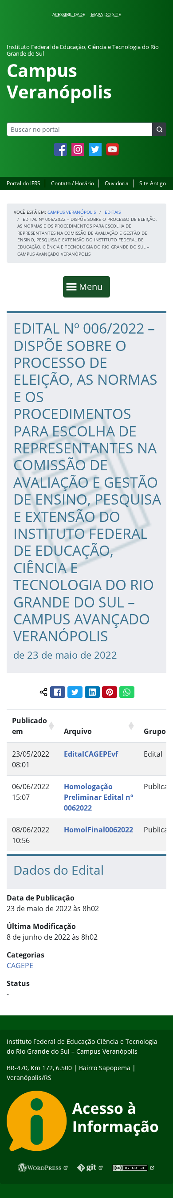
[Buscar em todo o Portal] (159, 129)
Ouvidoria (117, 183)
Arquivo (78, 731)
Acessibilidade (68, 14)
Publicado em (29, 726)
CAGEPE (20, 965)
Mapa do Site (106, 14)
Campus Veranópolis (71, 212)
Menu (92, 286)
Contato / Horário (72, 183)
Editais (113, 212)
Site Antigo (152, 183)
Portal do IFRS (23, 183)
